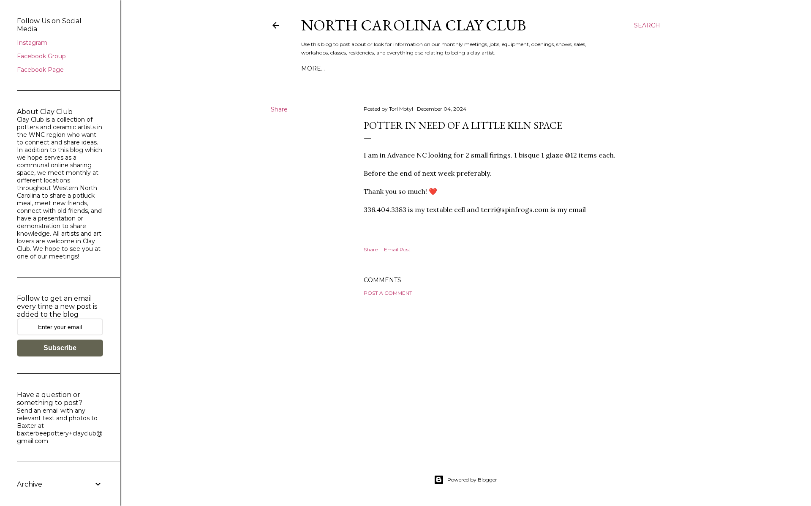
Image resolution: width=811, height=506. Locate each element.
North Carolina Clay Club (413, 25)
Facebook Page (40, 69)
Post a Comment (388, 293)
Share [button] (279, 109)
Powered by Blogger (472, 479)
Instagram (32, 42)
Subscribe (60, 347)
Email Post (397, 249)
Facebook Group (41, 56)
